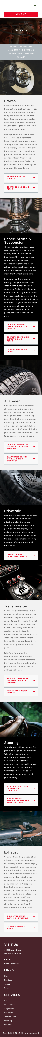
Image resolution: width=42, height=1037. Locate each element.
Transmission (15, 54)
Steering (29, 54)
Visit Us (21, 14)
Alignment (14, 50)
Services (8, 980)
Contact (7, 988)
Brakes (14, 47)
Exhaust (21, 57)
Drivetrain (28, 50)
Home (7, 976)
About (7, 984)
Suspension (26, 47)
